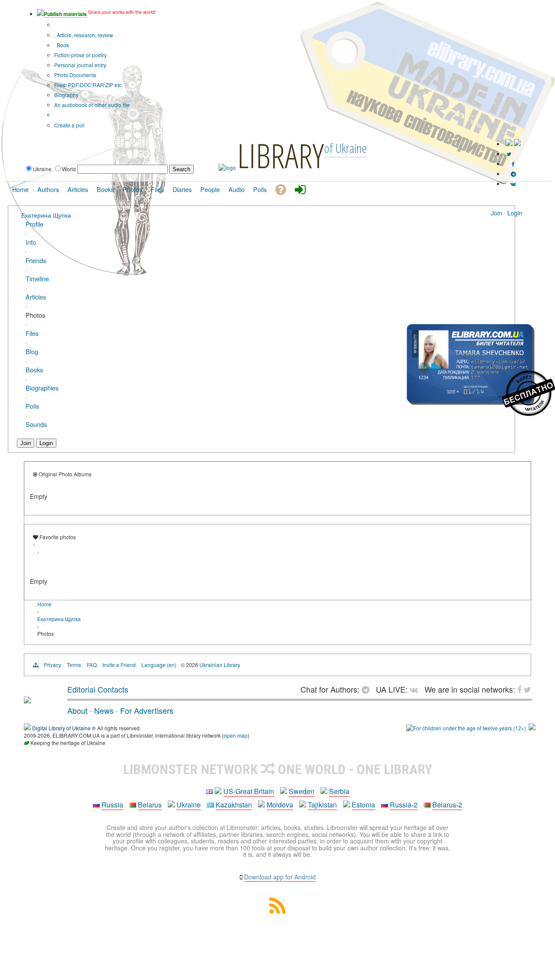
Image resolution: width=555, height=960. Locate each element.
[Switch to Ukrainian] (509, 143)
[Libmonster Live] (513, 183)
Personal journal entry (80, 64)
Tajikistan (322, 805)
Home (44, 604)
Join (496, 212)
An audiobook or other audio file (92, 104)
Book (62, 45)
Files (32, 333)
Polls (32, 405)
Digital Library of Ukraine (61, 728)
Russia (112, 805)
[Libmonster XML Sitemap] (277, 911)
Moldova (280, 805)
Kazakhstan (233, 805)
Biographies (42, 387)
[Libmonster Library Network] (532, 728)
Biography (66, 94)
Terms (74, 664)
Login (514, 212)
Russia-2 (404, 805)
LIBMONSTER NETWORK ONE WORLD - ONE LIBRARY (277, 769)
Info (31, 242)
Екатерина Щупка (46, 214)
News (104, 710)
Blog (32, 351)
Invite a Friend (119, 664)
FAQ (92, 664)
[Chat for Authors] (513, 173)
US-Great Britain (248, 791)
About (77, 710)
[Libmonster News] (508, 153)
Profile (34, 223)
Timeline (37, 278)
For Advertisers (146, 710)
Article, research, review (84, 35)
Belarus (150, 805)
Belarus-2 (447, 805)
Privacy (52, 664)
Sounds (36, 424)
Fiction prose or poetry (80, 55)
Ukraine (188, 805)
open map (236, 735)
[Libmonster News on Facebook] (513, 163)
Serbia (339, 791)
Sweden (301, 791)
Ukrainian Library (219, 664)
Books (34, 369)
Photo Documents (75, 74)
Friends (36, 260)
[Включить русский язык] (517, 143)
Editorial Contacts (97, 689)
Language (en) (158, 664)
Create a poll (69, 125)
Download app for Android (280, 876)
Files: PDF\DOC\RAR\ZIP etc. (88, 84)
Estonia (363, 805)
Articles (36, 296)
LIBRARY (280, 155)
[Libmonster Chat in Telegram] (368, 689)
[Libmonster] (27, 700)
